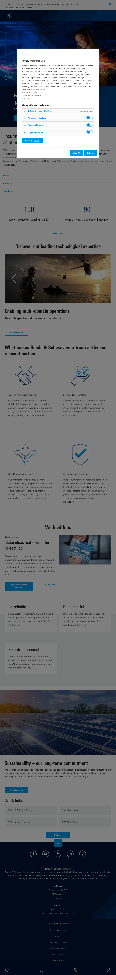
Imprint (25, 98)
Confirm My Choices (32, 141)
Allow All (76, 153)
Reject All (90, 153)
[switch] (89, 117)
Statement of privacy (31, 95)
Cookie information (30, 92)
